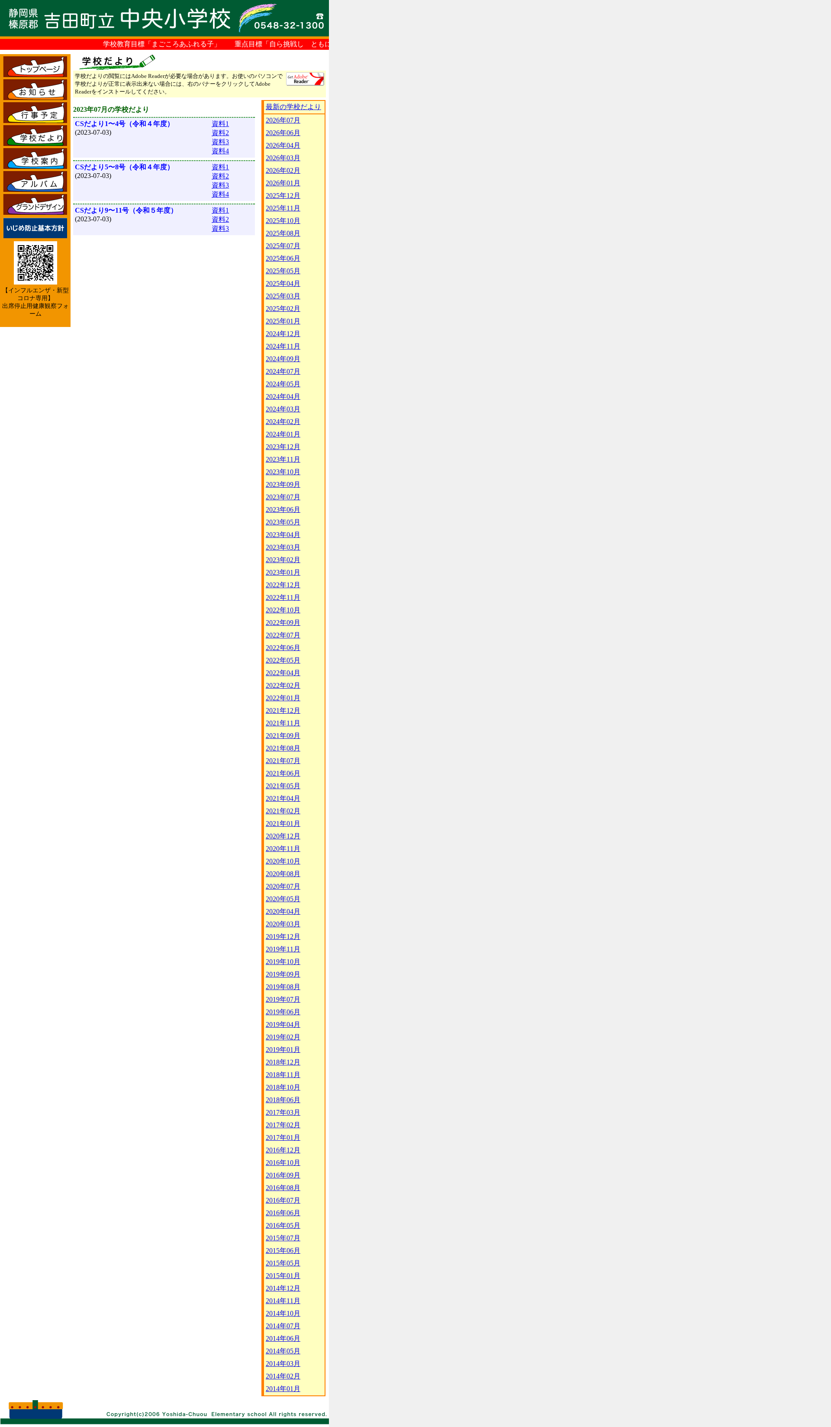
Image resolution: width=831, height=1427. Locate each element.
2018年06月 (283, 1099)
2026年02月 (283, 170)
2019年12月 (283, 936)
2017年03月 (283, 1112)
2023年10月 (283, 472)
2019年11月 (283, 949)
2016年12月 (283, 1150)
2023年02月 (283, 559)
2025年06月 (283, 258)
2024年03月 (283, 409)
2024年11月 (283, 346)
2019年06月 (283, 1012)
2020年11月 (283, 848)
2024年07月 (283, 371)
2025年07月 (283, 245)
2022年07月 (283, 635)
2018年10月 (283, 1087)
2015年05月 (283, 1263)
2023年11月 (283, 459)
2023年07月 (283, 497)
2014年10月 (283, 1313)
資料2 (220, 132)
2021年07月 (283, 760)
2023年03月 (283, 547)
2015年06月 (283, 1250)
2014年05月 (283, 1351)
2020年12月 (283, 836)
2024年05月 (283, 384)
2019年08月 (283, 986)
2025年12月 (283, 195)
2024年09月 (283, 358)
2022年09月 (283, 622)
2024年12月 (283, 333)
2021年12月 (283, 710)
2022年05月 (283, 660)
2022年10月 (283, 610)
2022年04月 (283, 672)
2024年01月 (283, 434)
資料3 (220, 142)
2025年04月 (283, 283)
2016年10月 (283, 1162)
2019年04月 (283, 1024)
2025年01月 (283, 321)
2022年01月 (283, 698)
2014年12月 (283, 1288)
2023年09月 (283, 484)
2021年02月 (283, 811)
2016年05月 (283, 1225)
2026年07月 (283, 120)
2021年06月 (283, 773)
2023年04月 (283, 534)
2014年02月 (283, 1376)
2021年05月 (283, 786)
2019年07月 (283, 999)
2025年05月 (283, 271)
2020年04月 (283, 911)
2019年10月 (283, 961)
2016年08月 (283, 1187)
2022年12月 (283, 585)
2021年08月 (283, 748)
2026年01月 (283, 183)
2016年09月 (283, 1175)
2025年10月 (283, 220)
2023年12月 (283, 446)
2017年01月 (283, 1137)
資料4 (220, 151)
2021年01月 (283, 823)
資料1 (220, 123)
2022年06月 (283, 647)
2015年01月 (283, 1275)
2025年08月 (283, 233)
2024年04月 (283, 396)
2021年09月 (283, 735)
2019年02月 (283, 1037)
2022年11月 (283, 597)
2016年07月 (283, 1200)
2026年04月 (283, 145)
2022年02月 (283, 685)
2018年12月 (283, 1062)
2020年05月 (283, 899)
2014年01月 (283, 1388)
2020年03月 (283, 924)
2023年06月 (283, 509)
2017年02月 (283, 1125)
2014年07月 (283, 1326)
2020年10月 (283, 861)
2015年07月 (283, 1238)
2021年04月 (283, 798)
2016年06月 (283, 1213)
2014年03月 (283, 1363)
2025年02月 (283, 308)
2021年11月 (283, 723)
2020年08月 (283, 873)
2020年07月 (283, 886)
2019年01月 (283, 1049)
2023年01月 (283, 572)
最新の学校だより (293, 106)
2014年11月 (283, 1300)
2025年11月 (283, 208)
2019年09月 (283, 974)
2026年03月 (283, 158)
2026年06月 (283, 132)
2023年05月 (283, 522)
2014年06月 (283, 1338)
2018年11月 (283, 1074)
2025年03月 (283, 296)
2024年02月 (283, 421)
